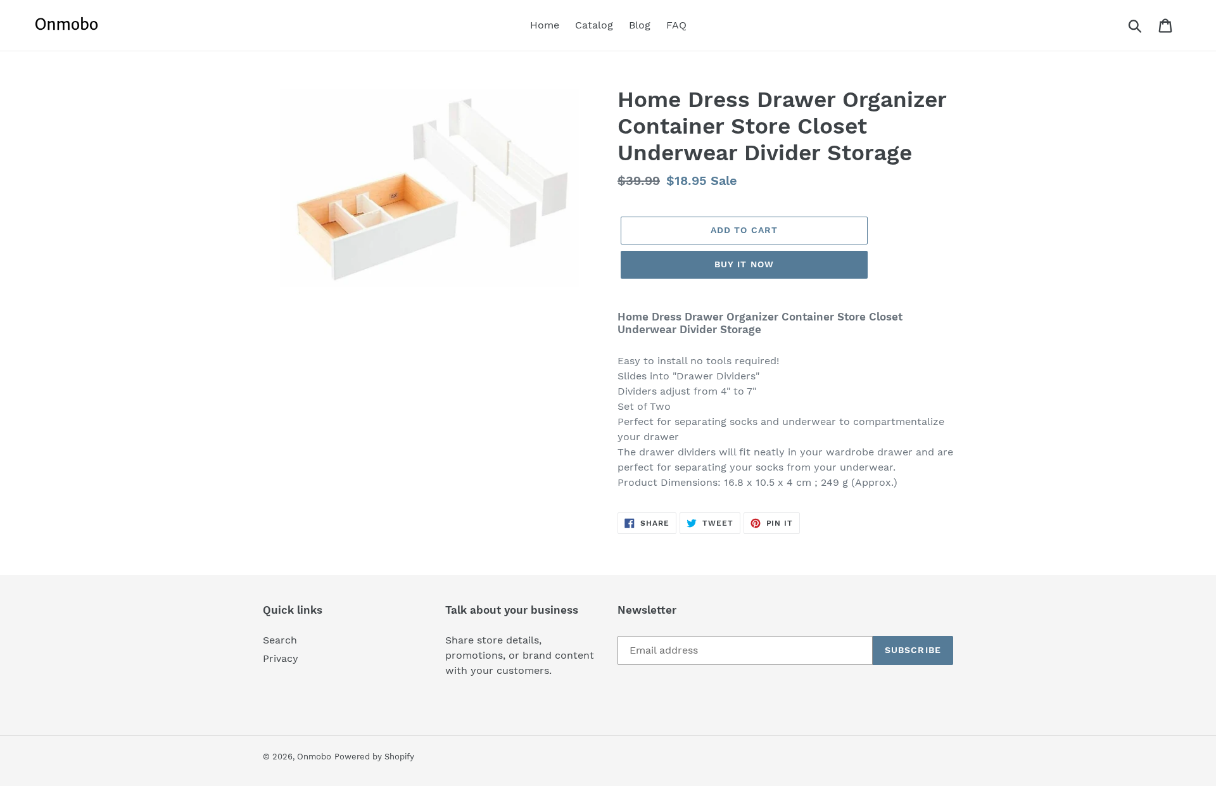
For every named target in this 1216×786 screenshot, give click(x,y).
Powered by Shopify (374, 756)
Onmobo (314, 756)
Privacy (280, 658)
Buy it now (744, 264)
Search (280, 640)
